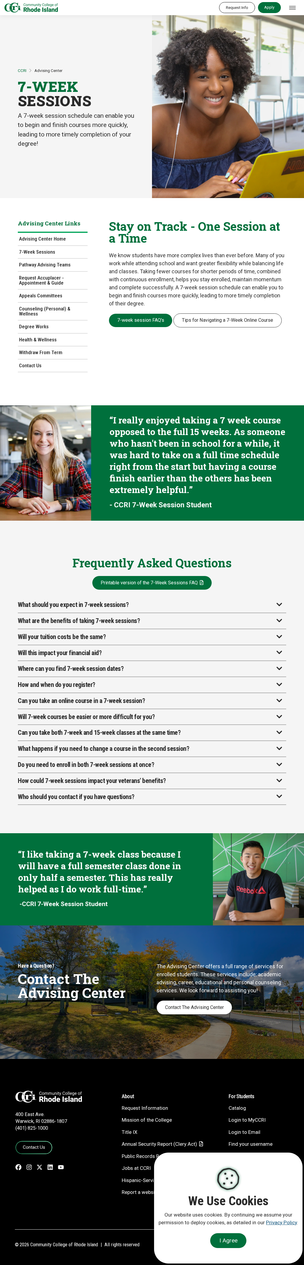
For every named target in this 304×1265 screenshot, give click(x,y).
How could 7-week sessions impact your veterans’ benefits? (92, 780)
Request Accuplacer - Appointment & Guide (41, 280)
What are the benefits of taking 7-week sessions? (79, 620)
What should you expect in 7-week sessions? (73, 604)
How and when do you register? (56, 684)
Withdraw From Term (40, 352)
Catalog (237, 1108)
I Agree (228, 1240)
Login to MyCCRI (247, 1120)
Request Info (237, 7)
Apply (269, 7)
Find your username (251, 1144)
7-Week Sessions (37, 252)
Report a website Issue (147, 1192)
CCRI (22, 70)
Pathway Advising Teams (45, 265)
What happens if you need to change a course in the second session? (103, 748)
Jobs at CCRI (136, 1168)
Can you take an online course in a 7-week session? (81, 700)
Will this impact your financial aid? (60, 653)
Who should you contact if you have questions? (76, 797)
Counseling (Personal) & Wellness (44, 311)
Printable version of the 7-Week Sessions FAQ (149, 583)
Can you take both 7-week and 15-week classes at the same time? (99, 732)
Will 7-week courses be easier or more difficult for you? (86, 717)
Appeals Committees (40, 296)
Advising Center (48, 70)
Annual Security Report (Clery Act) (159, 1144)
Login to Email (244, 1132)
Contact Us (30, 365)
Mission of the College (147, 1120)
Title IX (129, 1132)
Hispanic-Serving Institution (152, 1180)
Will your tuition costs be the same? (62, 637)
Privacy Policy (281, 1222)
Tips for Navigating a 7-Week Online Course (227, 320)
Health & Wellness (38, 340)
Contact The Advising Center (194, 1007)
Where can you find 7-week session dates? (71, 668)
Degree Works (34, 326)
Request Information (145, 1108)
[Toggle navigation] (292, 8)
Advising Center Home (42, 239)
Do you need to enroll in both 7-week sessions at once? (86, 764)
